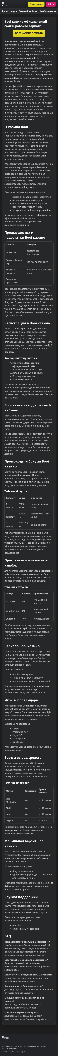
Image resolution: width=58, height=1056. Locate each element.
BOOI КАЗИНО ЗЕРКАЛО (29, 33)
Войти (51, 4)
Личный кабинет (28, 11)
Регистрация (36, 4)
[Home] (5, 4)
